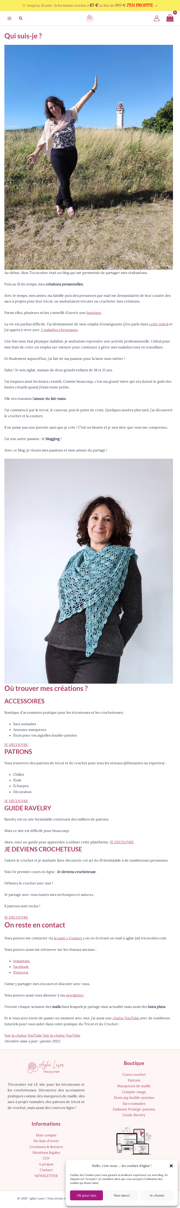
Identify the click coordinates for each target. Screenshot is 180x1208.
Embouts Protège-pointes (134, 1109)
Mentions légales (46, 1152)
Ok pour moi (86, 1195)
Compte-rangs (134, 1092)
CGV (46, 1158)
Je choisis (157, 1195)
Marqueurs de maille (134, 1086)
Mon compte (46, 1135)
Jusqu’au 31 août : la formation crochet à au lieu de (92, 5)
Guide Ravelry (133, 1115)
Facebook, (21, 966)
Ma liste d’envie (46, 1141)
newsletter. (75, 995)
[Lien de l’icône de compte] (156, 18)
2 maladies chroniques (59, 330)
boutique (93, 312)
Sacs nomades (133, 1103)
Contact (46, 1170)
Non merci (122, 1195)
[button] (171, 1166)
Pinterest (20, 972)
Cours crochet (134, 1074)
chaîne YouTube (126, 1018)
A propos (46, 1164)
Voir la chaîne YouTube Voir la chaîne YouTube (42, 1035)
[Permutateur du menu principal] (9, 18)
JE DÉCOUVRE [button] (16, 745)
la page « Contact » (69, 938)
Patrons (134, 1080)
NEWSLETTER (46, 1176)
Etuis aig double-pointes (134, 1097)
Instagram (21, 961)
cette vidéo (158, 324)
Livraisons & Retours (46, 1147)
